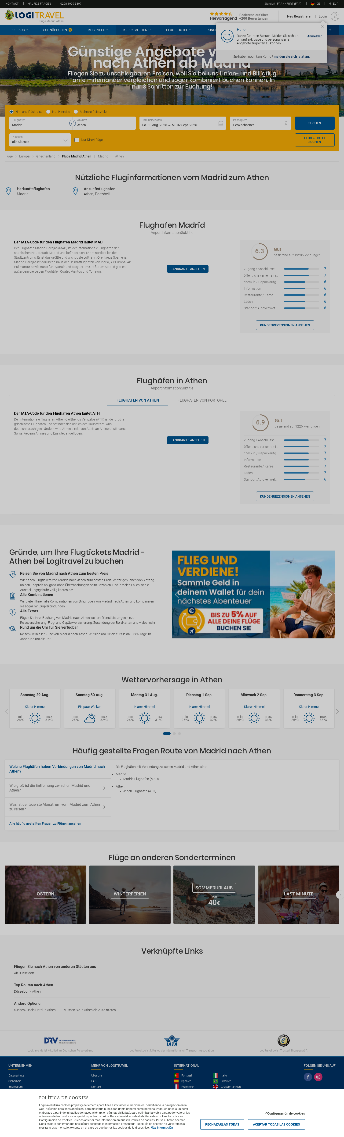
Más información (162, 1127)
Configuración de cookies (286, 1113)
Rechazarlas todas (222, 1124)
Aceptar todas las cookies (276, 1124)
